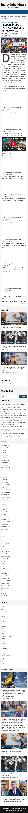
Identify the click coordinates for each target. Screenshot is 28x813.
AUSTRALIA (4, 611)
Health (3, 624)
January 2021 (4, 575)
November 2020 (5, 580)
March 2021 (4, 571)
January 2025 (4, 457)
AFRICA (3, 606)
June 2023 (3, 504)
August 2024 (4, 470)
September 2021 (5, 556)
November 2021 (5, 551)
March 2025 (4, 455)
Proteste (9, 22)
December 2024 (5, 460)
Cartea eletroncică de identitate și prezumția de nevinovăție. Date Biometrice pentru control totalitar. (13, 368)
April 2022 (4, 539)
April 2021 (4, 568)
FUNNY (11, 321)
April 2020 (4, 598)
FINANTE (4, 619)
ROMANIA (4, 648)
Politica (21, 321)
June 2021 (3, 563)
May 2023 (4, 507)
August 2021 (4, 558)
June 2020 (3, 593)
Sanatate (14, 22)
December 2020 (5, 578)
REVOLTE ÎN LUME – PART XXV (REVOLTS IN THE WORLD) (14, 301)
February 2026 (5, 445)
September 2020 (5, 585)
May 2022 (4, 536)
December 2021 (5, 548)
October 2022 (5, 524)
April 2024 (4, 479)
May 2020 (4, 595)
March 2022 (4, 541)
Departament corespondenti (12, 349)
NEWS (15, 342)
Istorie (11, 342)
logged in (11, 383)
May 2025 (4, 450)
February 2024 (5, 484)
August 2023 (4, 499)
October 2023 (5, 494)
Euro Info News (13, 4)
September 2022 (5, 526)
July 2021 (3, 561)
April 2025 (4, 452)
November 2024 (5, 462)
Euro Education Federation (14, 810)
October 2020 (5, 583)
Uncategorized (5, 665)
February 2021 (5, 573)
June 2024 (3, 475)
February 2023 (5, 514)
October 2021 (5, 553)
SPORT (3, 658)
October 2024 (5, 465)
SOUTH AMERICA (6, 656)
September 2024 (5, 467)
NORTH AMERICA (6, 636)
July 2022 (3, 531)
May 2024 (4, 477)
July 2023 (3, 502)
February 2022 (5, 543)
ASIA (2, 609)
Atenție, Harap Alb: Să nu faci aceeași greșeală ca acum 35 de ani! (13, 429)
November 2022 (5, 521)
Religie (3, 646)
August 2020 (4, 588)
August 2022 (4, 529)
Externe (7, 321)
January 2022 (4, 546)
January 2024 (4, 487)
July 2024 (3, 472)
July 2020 (3, 590)
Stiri (2, 660)
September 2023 (5, 497)
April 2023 (4, 509)
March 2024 (4, 482)
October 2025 (5, 447)
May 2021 (4, 566)
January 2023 (4, 516)
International (4, 22)
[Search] (26, 12)
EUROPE (3, 321)
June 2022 (3, 534)
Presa (3, 323)
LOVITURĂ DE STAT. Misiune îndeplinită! (11, 327)
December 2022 (5, 519)
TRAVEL (3, 663)
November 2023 (5, 492)
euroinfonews (9, 328)
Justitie (3, 631)
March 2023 (4, 511)
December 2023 (5, 489)
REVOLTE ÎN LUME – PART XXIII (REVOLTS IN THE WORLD (14, 296)
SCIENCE (18, 363)
